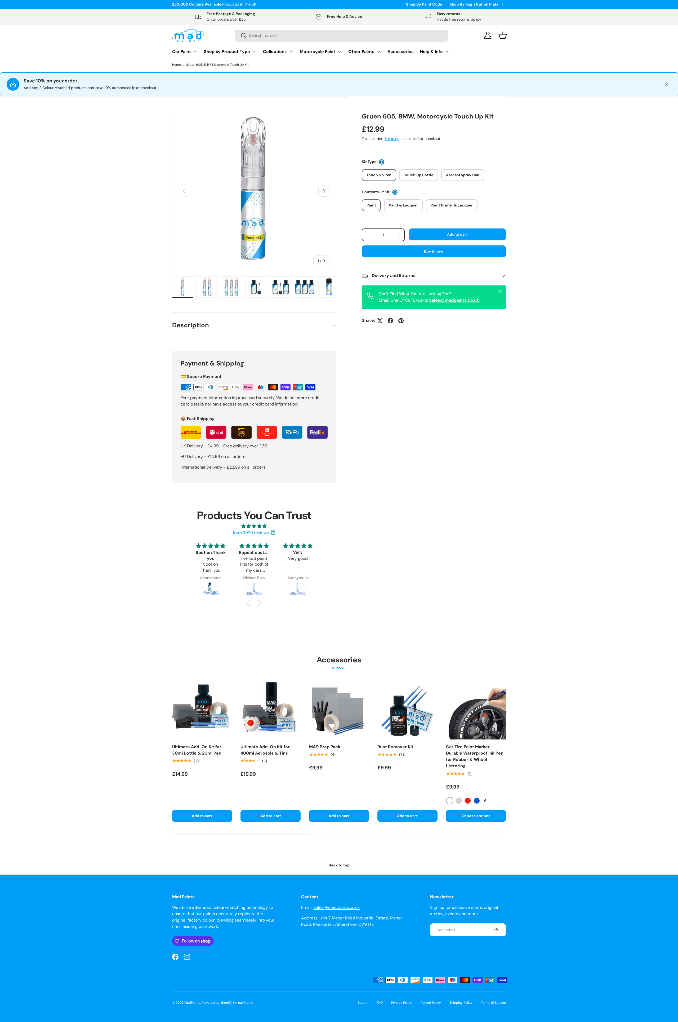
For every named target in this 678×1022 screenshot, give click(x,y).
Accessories (400, 51)
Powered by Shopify (216, 1003)
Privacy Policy (401, 1003)
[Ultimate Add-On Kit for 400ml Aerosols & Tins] (270, 709)
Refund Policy (431, 1003)
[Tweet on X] (379, 320)
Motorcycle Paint (317, 51)
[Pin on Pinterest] (401, 320)
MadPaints (192, 1003)
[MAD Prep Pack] (339, 709)
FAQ (380, 1003)
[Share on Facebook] (390, 320)
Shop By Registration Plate (474, 4)
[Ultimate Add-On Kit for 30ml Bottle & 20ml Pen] (202, 709)
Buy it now (433, 251)
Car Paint (181, 51)
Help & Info (431, 51)
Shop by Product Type (227, 51)
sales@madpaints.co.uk (337, 907)
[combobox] (341, 35)
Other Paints (361, 51)
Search (363, 1003)
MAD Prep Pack (324, 747)
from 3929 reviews (251, 532)
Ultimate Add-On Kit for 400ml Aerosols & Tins (265, 750)
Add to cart (457, 234)
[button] (250, 603)
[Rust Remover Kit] (407, 709)
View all (339, 668)
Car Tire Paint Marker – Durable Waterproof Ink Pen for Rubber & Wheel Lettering (474, 756)
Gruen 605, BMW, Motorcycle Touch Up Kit (217, 64)
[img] (254, 526)
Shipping (392, 138)
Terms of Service (493, 1003)
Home (176, 64)
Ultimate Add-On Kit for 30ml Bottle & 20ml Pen (196, 750)
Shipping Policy (460, 1003)
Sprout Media (243, 1003)
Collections (275, 51)
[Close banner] (666, 84)
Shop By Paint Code (424, 4)
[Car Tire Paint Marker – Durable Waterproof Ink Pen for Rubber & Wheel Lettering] (476, 709)
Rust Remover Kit (395, 747)
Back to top (339, 865)
